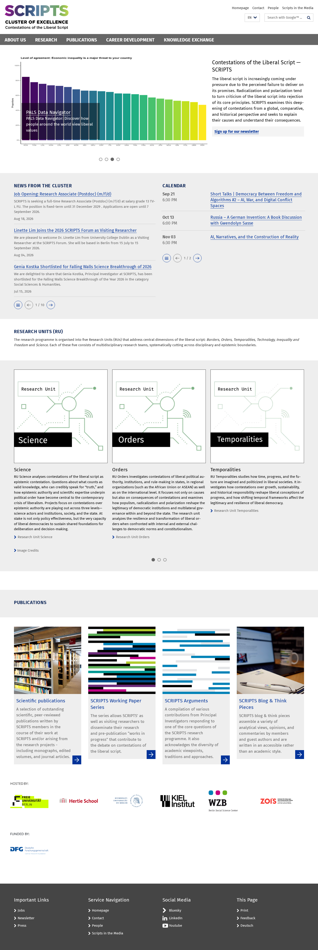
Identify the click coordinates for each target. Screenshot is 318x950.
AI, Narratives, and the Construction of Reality (254, 236)
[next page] (306, 466)
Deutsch (246, 925)
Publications (81, 40)
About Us (15, 40)
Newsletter (26, 918)
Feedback (247, 918)
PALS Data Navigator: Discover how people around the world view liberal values (59, 124)
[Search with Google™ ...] (308, 17)
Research (46, 40)
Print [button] (244, 910)
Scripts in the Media (297, 8)
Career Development (130, 40)
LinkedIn (176, 918)
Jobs (21, 910)
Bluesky (175, 910)
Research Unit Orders (132, 537)
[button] (252, 18)
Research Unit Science (35, 537)
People (273, 8)
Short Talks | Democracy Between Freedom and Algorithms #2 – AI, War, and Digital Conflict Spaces (256, 199)
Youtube (175, 925)
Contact (258, 8)
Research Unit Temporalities (236, 511)
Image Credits (28, 550)
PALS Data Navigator (48, 112)
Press (22, 925)
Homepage (240, 8)
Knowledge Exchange (189, 40)
